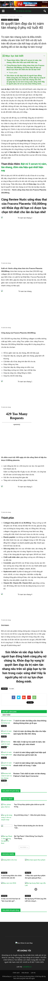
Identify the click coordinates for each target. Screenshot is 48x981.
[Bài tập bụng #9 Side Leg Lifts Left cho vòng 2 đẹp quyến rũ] (36, 889)
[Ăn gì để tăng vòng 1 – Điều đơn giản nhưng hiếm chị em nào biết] (6, 818)
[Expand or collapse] (44, 56)
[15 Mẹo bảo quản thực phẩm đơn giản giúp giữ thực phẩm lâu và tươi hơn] (36, 866)
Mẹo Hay (28, 872)
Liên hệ (33, 973)
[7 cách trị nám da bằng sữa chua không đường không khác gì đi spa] (6, 723)
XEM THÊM (6, 715)
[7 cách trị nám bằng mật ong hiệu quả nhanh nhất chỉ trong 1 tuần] (6, 765)
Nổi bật (16, 19)
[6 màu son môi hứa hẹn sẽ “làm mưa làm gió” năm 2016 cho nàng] (12, 889)
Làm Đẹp (4, 19)
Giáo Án (28, 896)
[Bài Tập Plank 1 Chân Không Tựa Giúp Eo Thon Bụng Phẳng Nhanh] (6, 839)
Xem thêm (23, 847)
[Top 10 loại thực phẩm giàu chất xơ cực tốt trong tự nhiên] (6, 807)
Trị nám (11, 688)
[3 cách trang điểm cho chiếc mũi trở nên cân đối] (12, 866)
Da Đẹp (10, 19)
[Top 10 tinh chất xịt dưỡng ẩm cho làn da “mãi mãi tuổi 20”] (6, 828)
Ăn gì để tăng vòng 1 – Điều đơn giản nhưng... (30, 815)
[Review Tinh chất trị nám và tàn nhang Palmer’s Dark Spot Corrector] (6, 777)
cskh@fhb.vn (27, 967)
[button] (45, 11)
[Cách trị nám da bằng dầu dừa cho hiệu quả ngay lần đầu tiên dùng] (6, 734)
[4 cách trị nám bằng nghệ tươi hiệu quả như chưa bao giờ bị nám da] (6, 755)
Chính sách (16, 973)
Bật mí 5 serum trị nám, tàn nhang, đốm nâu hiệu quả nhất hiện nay (24, 167)
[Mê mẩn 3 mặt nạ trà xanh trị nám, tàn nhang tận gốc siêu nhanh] (6, 744)
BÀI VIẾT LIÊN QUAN (9, 712)
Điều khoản (25, 973)
